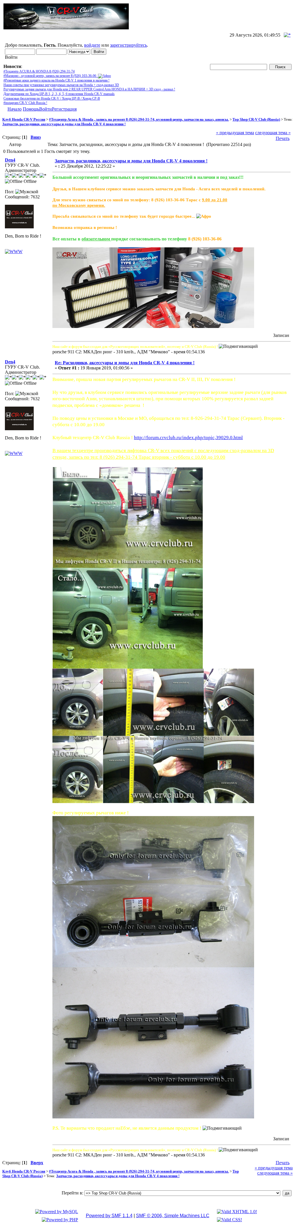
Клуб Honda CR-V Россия (23, 119)
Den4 (10, 160)
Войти (45, 109)
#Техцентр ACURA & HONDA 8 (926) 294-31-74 (39, 71)
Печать (283, 138)
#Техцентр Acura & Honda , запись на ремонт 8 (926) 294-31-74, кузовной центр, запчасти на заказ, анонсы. (139, 119)
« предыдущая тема (235, 132)
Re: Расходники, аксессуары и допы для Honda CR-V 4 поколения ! (124, 362)
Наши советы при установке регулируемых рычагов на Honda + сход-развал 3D (61, 85)
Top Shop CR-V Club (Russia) (256, 119)
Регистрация (64, 109)
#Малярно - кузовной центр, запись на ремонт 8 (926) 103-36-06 (50, 76)
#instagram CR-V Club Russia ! (25, 103)
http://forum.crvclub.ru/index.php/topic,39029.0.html (188, 437)
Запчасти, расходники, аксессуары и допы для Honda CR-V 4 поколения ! (64, 124)
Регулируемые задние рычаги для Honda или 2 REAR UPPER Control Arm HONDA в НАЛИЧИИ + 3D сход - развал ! (89, 89)
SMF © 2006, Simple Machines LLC (172, 1215)
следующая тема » (273, 132)
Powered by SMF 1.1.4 (109, 1215)
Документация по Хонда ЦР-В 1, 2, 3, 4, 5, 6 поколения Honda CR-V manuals (59, 94)
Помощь (31, 109)
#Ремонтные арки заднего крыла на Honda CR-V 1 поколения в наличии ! (56, 80)
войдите (92, 45)
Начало (14, 109)
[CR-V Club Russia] (13, 251)
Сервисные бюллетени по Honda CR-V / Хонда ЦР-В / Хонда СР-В (51, 98)
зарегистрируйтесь (128, 45)
